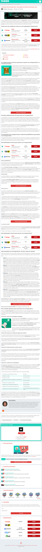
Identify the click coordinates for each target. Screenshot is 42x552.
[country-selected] (20, 548)
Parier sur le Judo (11, 497)
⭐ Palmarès (25, 55)
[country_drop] (21, 548)
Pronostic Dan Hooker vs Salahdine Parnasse (12, 470)
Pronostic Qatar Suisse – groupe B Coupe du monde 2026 (15, 481)
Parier (21, 433)
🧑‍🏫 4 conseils (5, 59)
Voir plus (39, 498)
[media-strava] (3, 411)
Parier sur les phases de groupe (21, 221)
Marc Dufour (12, 400)
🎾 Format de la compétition (8, 55)
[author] (2, 9)
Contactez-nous (29, 545)
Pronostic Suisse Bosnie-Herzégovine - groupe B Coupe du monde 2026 (17, 477)
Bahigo (13, 29)
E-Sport (31, 497)
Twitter (33, 545)
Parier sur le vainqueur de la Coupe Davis (21, 304)
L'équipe (17, 545)
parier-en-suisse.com (12, 545)
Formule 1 (37, 497)
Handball (17, 497)
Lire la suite (34, 456)
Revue (21, 434)
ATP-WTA (16, 420)
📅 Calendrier (5, 57)
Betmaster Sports (15, 39)
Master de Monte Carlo (7, 420)
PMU (4, 497)
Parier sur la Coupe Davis (21, 112)
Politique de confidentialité (23, 545)
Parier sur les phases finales (21, 185)
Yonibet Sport (14, 34)
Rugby (24, 497)
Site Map (36, 545)
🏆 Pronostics (25, 57)
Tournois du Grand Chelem (25, 420)
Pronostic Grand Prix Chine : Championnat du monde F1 (14, 485)
